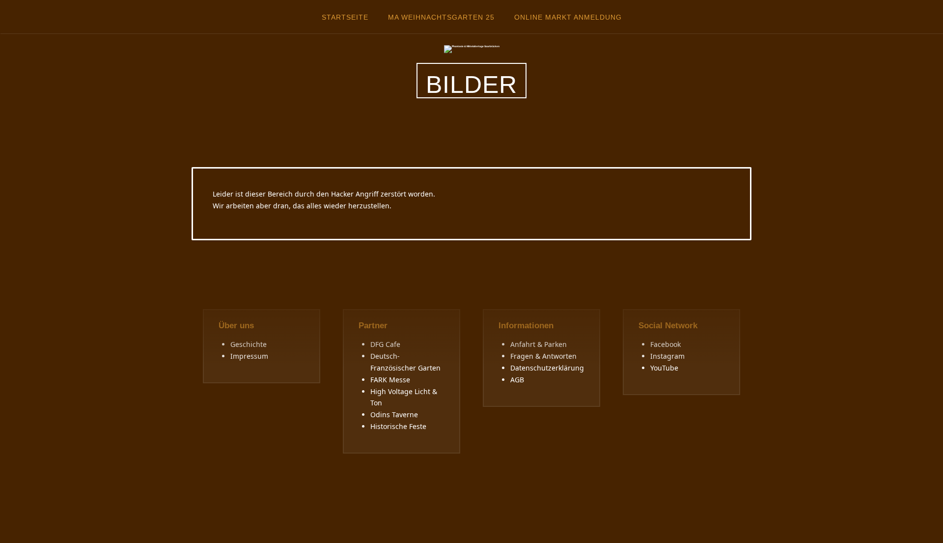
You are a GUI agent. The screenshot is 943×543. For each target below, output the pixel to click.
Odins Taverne (394, 414)
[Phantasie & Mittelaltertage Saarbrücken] (471, 48)
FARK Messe (390, 379)
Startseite (345, 17)
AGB (517, 379)
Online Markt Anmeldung (568, 17)
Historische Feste (398, 426)
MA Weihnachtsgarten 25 (441, 17)
